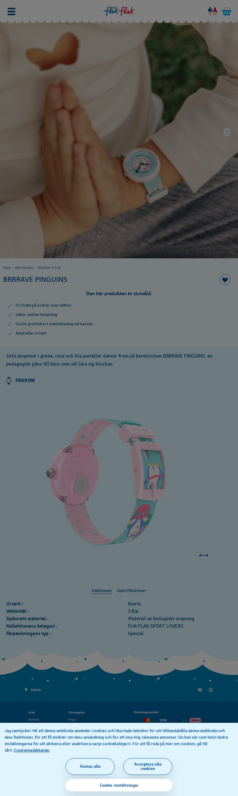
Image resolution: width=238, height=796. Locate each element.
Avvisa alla (90, 766)
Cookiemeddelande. (32, 750)
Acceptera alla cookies (147, 766)
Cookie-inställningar (119, 785)
